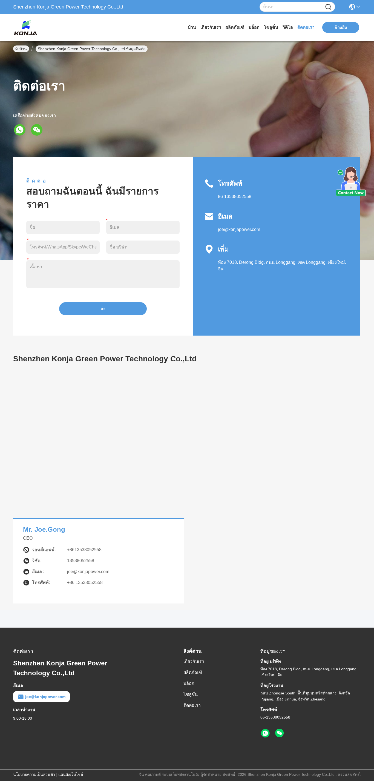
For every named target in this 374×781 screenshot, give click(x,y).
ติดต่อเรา (306, 27)
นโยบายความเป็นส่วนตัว (34, 774)
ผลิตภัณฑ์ (235, 27)
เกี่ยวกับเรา (210, 27)
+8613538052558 (84, 549)
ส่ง (102, 308)
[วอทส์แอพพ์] (21, 129)
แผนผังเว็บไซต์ (70, 774)
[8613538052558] (265, 733)
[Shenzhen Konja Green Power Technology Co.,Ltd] (43, 27)
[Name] (328, 7)
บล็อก (254, 27)
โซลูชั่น (271, 27)
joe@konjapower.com (239, 229)
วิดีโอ (288, 27)
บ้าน (192, 27)
